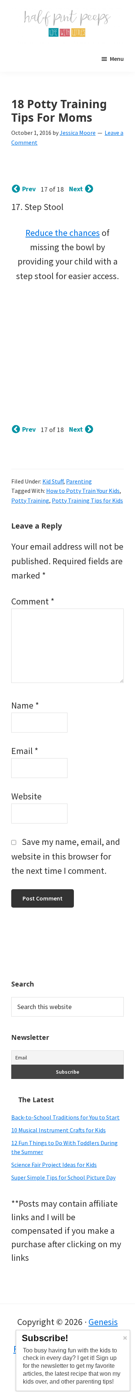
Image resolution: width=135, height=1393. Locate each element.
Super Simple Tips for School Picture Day (63, 1177)
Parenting (79, 481)
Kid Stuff (52, 481)
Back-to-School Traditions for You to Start (65, 1117)
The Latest (36, 1099)
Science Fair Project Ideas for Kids (54, 1164)
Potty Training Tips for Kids (87, 500)
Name (25, 705)
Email (24, 751)
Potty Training (30, 500)
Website (26, 796)
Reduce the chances (63, 233)
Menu (117, 58)
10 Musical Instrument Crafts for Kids (58, 1130)
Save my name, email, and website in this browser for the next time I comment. (65, 856)
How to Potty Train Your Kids (83, 490)
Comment (32, 601)
